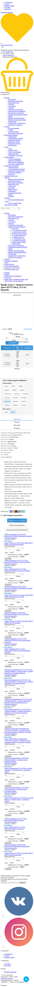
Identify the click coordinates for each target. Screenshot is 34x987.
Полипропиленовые (14, 193)
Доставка (7, 7)
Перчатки (11, 174)
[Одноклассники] (13, 511)
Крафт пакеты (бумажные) (16, 111)
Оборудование (9, 157)
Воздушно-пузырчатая (15, 133)
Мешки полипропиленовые (17, 120)
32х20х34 (7, 405)
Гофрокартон (12, 145)
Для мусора (12, 106)
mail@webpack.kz (8, 55)
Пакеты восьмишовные (17, 525)
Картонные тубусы (14, 143)
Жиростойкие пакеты (19, 242)
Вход (2, 45)
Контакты (8, 9)
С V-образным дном (18, 239)
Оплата (7, 4)
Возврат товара (9, 6)
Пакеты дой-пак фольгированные (17, 530)
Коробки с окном (13, 142)
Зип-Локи (11, 188)
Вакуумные (12, 99)
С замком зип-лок (17, 237)
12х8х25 (14, 390)
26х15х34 (7, 401)
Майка (10, 116)
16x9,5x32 (17, 394)
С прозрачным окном (19, 235)
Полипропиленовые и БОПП (17, 114)
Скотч (6, 147)
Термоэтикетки (13, 167)
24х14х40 (23, 397)
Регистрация (8, 45)
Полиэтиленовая (13, 128)
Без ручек (15, 228)
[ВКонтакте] (11, 511)
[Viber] (19, 511)
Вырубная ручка (13, 103)
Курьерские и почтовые (16, 113)
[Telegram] (24, 511)
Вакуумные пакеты (14, 181)
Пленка (7, 126)
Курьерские (12, 191)
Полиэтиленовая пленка (16, 199)
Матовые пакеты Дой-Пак (17, 520)
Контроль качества (7, 12)
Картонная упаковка (11, 135)
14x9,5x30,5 (7, 394)
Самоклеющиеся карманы (16, 169)
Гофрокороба (12, 137)
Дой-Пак (11, 104)
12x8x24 (20, 386)
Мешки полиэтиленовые (16, 118)
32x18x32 (23, 401)
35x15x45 (23, 405)
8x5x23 (6, 386)
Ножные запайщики (14, 160)
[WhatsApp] (21, 511)
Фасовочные (12, 121)
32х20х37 (15, 405)
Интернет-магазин (10, 972)
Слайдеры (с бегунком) (15, 109)
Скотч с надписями (14, 152)
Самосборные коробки (15, 138)
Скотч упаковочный (14, 203)
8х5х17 (13, 386)
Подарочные (16, 244)
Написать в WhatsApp (10, 57)
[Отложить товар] (31, 296)
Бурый (13, 412)
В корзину (12, 343)
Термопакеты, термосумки (16, 123)
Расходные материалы (12, 165)
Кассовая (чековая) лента (16, 171)
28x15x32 (15, 401)
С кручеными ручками (19, 230)
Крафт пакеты (12, 189)
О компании (8, 2)
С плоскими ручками (19, 232)
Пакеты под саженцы (15, 125)
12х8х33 (22, 390)
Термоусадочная (13, 131)
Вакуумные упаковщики (16, 162)
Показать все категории (12, 267)
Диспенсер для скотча (15, 155)
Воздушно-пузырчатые (15, 101)
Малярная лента (13, 154)
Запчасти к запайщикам (16, 164)
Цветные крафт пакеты (19, 233)
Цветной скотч (13, 150)
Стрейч (10, 130)
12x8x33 (6, 390)
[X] (16, 511)
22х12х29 (7, 397)
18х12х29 (25, 394)
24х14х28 (15, 397)
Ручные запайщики (14, 159)
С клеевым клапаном (19, 240)
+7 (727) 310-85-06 (7, 52)
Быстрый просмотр (11, 538)
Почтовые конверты (14, 172)
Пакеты (7, 97)
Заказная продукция (11, 176)
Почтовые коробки (14, 140)
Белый (6, 412)
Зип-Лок (11, 108)
